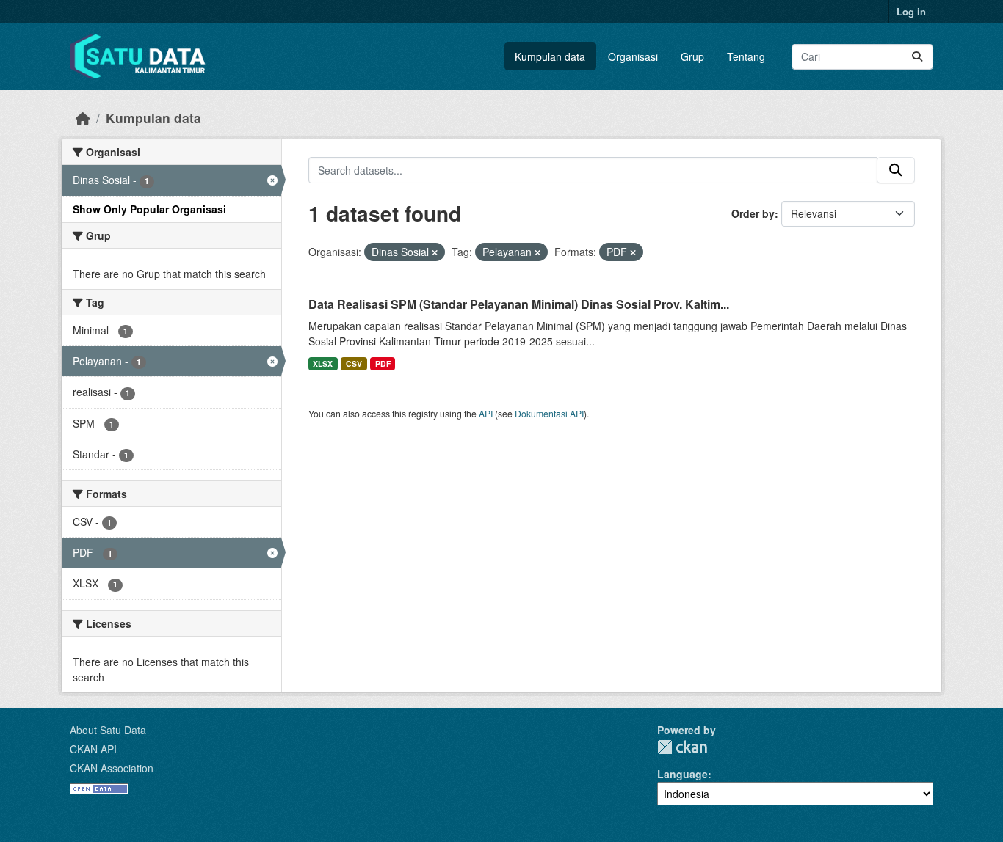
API (486, 413)
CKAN (682, 747)
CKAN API (93, 749)
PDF (383, 363)
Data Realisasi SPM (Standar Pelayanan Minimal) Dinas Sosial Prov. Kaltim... (518, 304)
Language (682, 773)
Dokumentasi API (549, 413)
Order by (753, 213)
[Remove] (435, 252)
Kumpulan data (550, 56)
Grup (692, 56)
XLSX (323, 363)
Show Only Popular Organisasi (149, 209)
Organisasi (633, 56)
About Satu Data (108, 729)
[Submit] (917, 57)
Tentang (746, 56)
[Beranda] (83, 118)
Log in (911, 11)
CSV (354, 363)
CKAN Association (111, 768)
